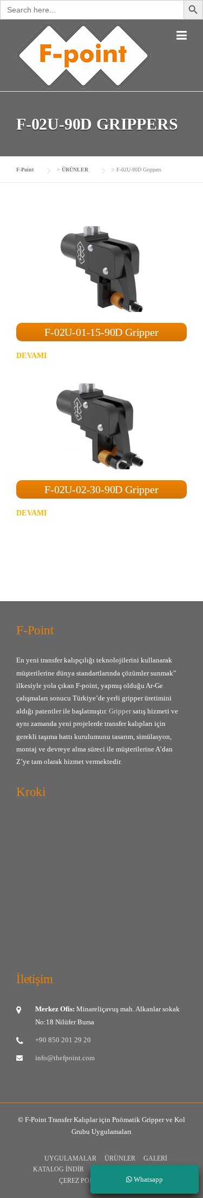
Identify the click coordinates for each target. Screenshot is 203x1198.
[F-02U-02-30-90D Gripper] (101, 426)
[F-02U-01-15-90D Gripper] (101, 268)
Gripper (121, 711)
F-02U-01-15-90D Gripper (101, 332)
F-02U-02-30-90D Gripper (101, 489)
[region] (101, 1104)
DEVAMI (31, 356)
